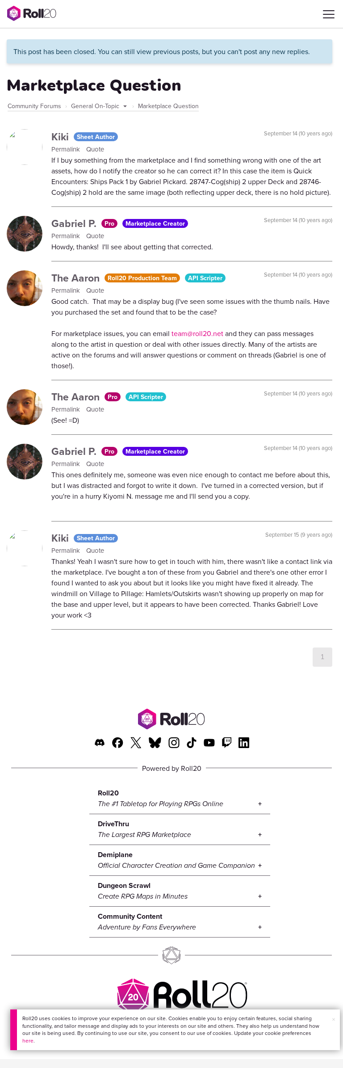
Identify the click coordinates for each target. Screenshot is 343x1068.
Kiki (61, 136)
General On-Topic (96, 105)
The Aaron (76, 277)
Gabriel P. (75, 223)
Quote (95, 149)
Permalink (66, 149)
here (27, 1040)
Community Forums (34, 105)
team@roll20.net (197, 333)
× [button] (333, 1019)
